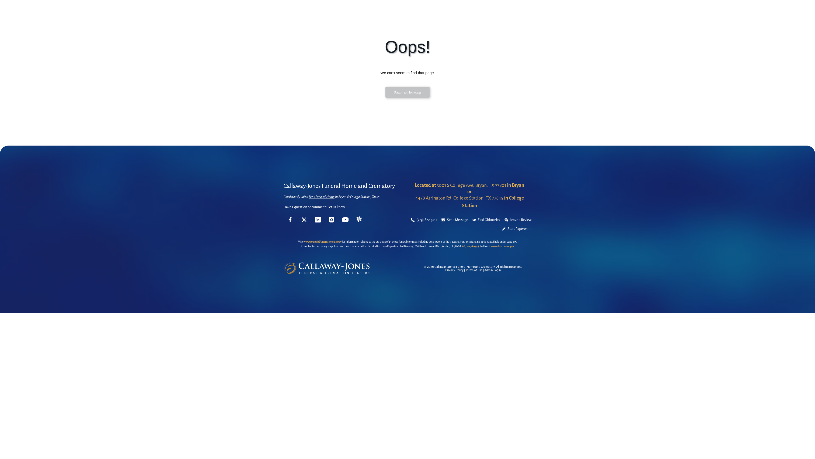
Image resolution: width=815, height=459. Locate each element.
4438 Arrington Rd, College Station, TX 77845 (459, 198)
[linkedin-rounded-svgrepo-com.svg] (318, 221)
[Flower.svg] (359, 221)
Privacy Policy (454, 270)
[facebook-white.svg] (290, 223)
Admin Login (492, 270)
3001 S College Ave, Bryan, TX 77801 (471, 185)
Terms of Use (473, 270)
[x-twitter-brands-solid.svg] (304, 221)
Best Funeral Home (321, 197)
